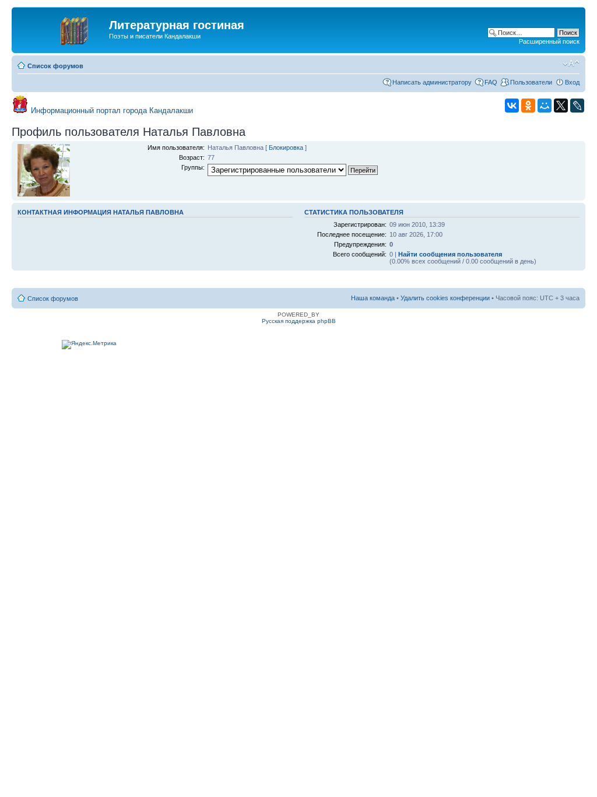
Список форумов (55, 65)
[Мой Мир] (545, 106)
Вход (572, 82)
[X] (561, 106)
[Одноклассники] (528, 106)
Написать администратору (432, 82)
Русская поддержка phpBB (299, 321)
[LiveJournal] (577, 106)
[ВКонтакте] (512, 106)
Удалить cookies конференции (445, 297)
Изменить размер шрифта (571, 63)
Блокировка (286, 147)
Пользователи (531, 82)
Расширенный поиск (549, 41)
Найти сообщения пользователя (450, 254)
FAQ (490, 82)
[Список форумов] (62, 28)
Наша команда (373, 297)
